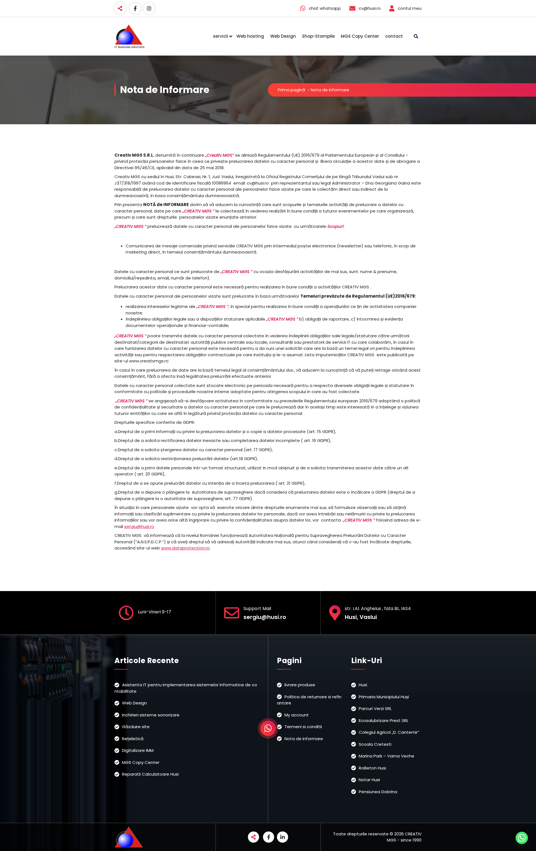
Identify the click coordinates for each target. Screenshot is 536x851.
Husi (363, 685)
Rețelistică (132, 739)
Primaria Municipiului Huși (384, 697)
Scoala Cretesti (375, 744)
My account (296, 715)
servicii (220, 36)
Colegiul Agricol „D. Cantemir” (389, 732)
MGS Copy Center (360, 36)
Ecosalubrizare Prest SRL (383, 720)
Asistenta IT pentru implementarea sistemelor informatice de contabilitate (185, 688)
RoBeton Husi (372, 768)
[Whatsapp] (522, 838)
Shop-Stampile (318, 36)
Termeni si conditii (303, 727)
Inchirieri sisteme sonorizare (151, 715)
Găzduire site (136, 727)
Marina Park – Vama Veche (386, 756)
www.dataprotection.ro (185, 548)
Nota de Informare (303, 739)
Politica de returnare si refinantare (309, 700)
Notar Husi (369, 780)
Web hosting (250, 36)
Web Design (283, 36)
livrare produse (299, 685)
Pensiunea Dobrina (378, 792)
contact (394, 36)
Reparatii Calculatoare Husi (150, 774)
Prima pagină (291, 90)
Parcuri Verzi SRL (375, 708)
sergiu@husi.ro (139, 526)
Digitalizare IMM (138, 750)
